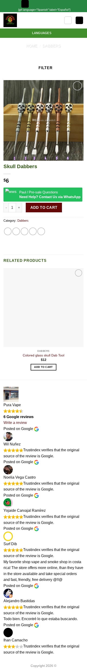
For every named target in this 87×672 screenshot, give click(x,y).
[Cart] (79, 20)
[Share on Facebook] (16, 231)
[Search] (68, 20)
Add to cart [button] (43, 367)
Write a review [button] (15, 423)
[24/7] (49, 3)
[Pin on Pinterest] (41, 231)
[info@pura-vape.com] (42, 3)
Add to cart (44, 208)
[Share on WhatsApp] (8, 231)
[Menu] (25, 4)
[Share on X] (24, 231)
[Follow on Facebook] (62, 3)
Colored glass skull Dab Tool (43, 355)
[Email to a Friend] (33, 231)
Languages (42, 33)
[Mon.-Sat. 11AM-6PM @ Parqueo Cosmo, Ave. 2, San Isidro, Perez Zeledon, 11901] (34, 3)
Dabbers (51, 46)
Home (31, 46)
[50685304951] (56, 3)
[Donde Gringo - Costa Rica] (17, 20)
